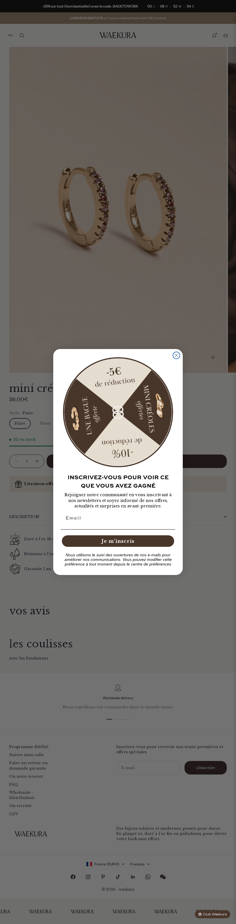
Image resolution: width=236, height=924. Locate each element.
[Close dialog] (176, 355)
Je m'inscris (118, 541)
